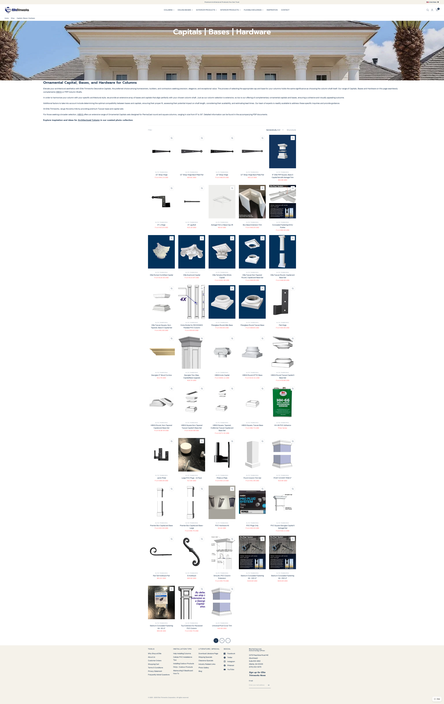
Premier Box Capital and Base (161, 525)
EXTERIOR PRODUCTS (205, 10)
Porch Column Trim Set (252, 478)
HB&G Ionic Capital (222, 375)
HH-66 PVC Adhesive (282, 425)
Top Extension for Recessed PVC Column (192, 627)
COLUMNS (168, 10)
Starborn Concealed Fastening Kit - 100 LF (252, 577)
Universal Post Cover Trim (222, 626)
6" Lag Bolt (192, 225)
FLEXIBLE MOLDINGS (253, 10)
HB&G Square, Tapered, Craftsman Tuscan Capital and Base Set (222, 427)
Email (251, 681)
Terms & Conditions (155, 668)
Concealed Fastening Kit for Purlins (282, 226)
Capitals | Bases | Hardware (26, 18)
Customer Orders (154, 660)
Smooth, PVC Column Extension (222, 577)
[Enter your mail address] (268, 685)
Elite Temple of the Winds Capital (222, 276)
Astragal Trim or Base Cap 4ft (222, 225)
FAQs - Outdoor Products (183, 667)
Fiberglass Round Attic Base (222, 325)
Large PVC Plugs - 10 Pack (192, 478)
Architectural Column (89, 120)
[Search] (427, 10)
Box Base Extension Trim (252, 225)
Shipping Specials (205, 657)
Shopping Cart (153, 664)
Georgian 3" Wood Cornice (161, 375)
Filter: (150, 130)
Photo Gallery (204, 668)
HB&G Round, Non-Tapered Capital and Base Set (161, 426)
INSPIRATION (272, 10)
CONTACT (285, 10)
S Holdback (191, 576)
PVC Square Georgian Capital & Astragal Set (283, 527)
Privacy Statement (155, 671)
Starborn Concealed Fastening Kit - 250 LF (282, 577)
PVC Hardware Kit (222, 525)
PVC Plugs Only (252, 525)
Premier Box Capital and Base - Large (192, 527)
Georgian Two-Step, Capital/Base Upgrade (191, 376)
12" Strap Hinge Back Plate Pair (252, 175)
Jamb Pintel (161, 478)
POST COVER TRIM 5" (283, 478)
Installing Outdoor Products (183, 663)
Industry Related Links (207, 664)
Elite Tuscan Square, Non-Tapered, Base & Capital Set (161, 326)
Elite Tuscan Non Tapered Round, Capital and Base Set (252, 276)
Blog (200, 671)
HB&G (59, 92)
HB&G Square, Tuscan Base (252, 425)
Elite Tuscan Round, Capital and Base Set (283, 276)
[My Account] (432, 10)
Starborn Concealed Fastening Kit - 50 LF (161, 627)
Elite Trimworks (161, 172)
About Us (151, 657)
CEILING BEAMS (184, 10)
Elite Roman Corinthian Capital (161, 275)
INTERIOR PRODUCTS (229, 10)
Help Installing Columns (182, 653)
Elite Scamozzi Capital (191, 275)
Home (7, 18)
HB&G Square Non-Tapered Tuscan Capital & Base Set (191, 426)
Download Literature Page (208, 653)
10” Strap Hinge (161, 175)
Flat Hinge (282, 325)
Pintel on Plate (222, 478)
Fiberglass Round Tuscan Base (252, 325)
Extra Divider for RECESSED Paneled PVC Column (192, 326)
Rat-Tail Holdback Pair (161, 576)
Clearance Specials (206, 660)
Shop (12, 18)
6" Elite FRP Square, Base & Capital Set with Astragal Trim (283, 176)
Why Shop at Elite (154, 653)
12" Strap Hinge (222, 175)
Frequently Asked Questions (159, 675)
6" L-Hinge (161, 225)
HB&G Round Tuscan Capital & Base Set (282, 376)
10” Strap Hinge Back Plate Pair (192, 175)
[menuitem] (169, 10)
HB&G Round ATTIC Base (252, 375)
